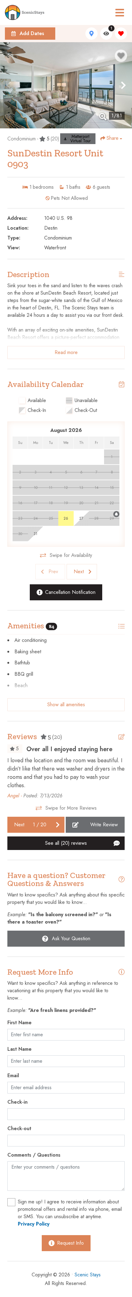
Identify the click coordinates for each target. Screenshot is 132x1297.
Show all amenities (66, 704)
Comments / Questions (33, 1154)
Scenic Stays (88, 1274)
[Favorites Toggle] (121, 33)
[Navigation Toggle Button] (119, 12)
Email (13, 1075)
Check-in (17, 1102)
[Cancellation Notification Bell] (116, 514)
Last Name (19, 1049)
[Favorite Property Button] (121, 56)
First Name (19, 1022)
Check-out (19, 1128)
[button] (8, 85)
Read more (66, 352)
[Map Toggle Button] (91, 33)
